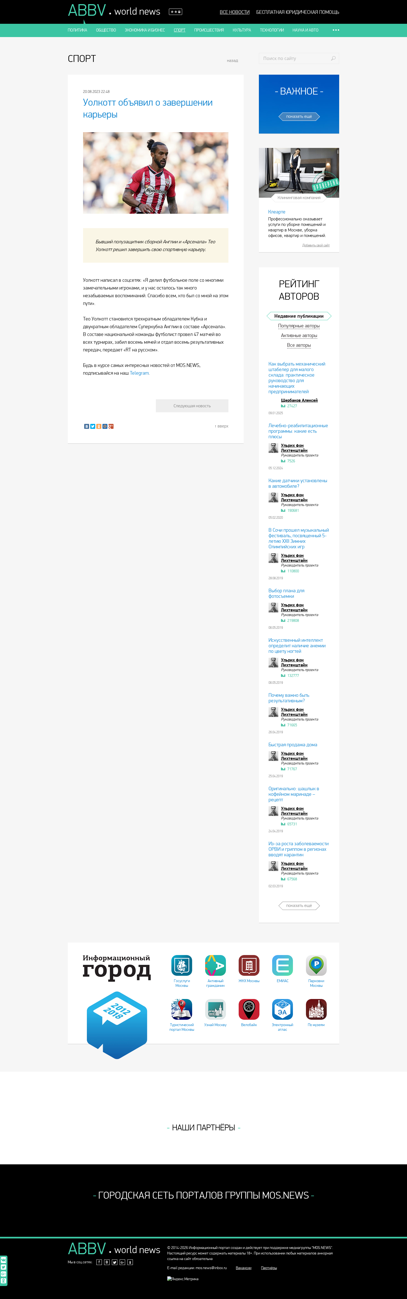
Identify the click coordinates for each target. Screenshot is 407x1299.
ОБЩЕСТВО (106, 30)
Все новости (234, 12)
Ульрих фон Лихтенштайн (294, 448)
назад (232, 60)
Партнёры (269, 1268)
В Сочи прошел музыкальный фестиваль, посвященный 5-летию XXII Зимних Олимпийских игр (299, 538)
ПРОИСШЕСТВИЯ (209, 30)
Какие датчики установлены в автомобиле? (298, 483)
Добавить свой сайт (316, 245)
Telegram (139, 373)
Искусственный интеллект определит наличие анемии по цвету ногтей (297, 645)
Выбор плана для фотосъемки (286, 593)
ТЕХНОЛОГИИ (272, 30)
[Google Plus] (111, 426)
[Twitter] (92, 426)
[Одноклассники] (98, 426)
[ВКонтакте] (86, 426)
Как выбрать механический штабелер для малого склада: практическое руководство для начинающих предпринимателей (297, 378)
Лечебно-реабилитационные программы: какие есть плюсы (298, 431)
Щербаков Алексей (299, 400)
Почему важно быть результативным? (289, 698)
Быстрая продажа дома (293, 745)
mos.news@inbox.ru (211, 1268)
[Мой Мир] (104, 426)
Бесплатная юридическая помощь (297, 12)
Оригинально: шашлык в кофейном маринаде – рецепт (294, 794)
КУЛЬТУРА (242, 30)
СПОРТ (180, 30)
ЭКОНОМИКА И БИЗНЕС (145, 30)
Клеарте (276, 212)
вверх (223, 426)
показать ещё (299, 116)
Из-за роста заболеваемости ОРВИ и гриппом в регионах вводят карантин (299, 849)
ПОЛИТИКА (77, 30)
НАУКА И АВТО (305, 30)
